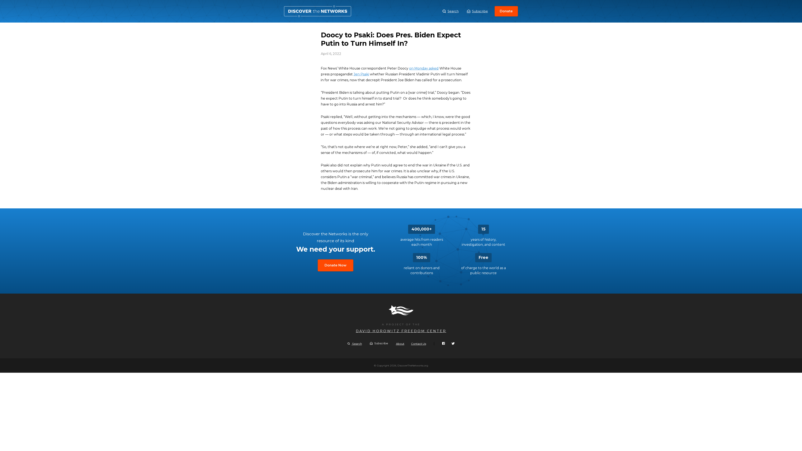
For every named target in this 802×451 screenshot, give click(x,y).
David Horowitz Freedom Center (401, 331)
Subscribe (480, 11)
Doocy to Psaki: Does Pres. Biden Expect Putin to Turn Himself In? (317, 11)
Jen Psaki (361, 74)
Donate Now (335, 265)
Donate (506, 11)
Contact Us (418, 343)
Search (453, 11)
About (400, 343)
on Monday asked (424, 68)
